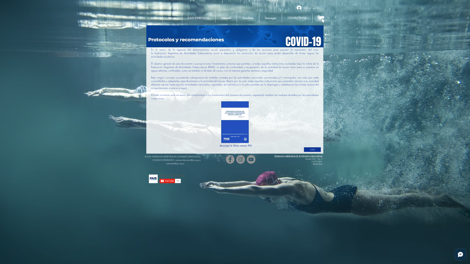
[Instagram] (240, 159)
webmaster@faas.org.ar (175, 163)
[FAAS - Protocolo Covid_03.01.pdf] (235, 122)
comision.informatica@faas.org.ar (188, 160)
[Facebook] (230, 159)
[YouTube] (251, 159)
